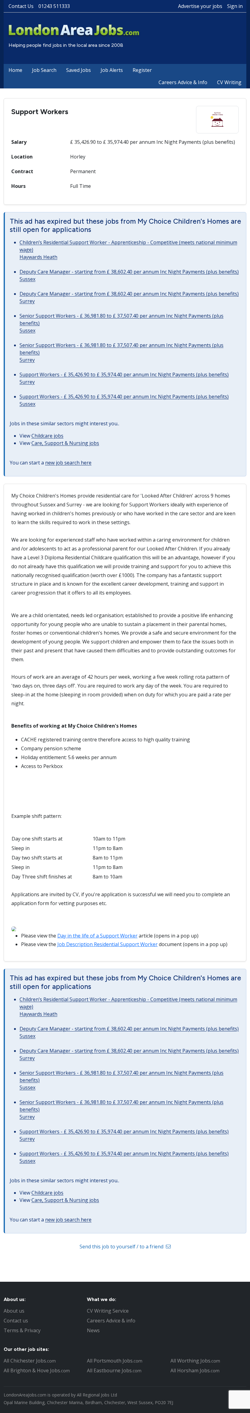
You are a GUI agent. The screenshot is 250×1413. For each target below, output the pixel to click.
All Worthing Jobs (195, 1360)
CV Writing (229, 82)
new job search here (68, 462)
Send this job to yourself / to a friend (122, 1246)
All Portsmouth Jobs (114, 1360)
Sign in (235, 6)
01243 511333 (54, 6)
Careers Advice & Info (183, 82)
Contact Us (21, 6)
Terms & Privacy (22, 1330)
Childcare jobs (47, 435)
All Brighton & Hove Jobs (37, 1370)
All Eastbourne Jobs (114, 1370)
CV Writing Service (108, 1310)
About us (14, 1310)
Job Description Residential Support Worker (107, 944)
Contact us (16, 1320)
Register (142, 70)
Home (15, 70)
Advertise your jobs (200, 6)
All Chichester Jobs (30, 1360)
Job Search (44, 70)
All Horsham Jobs (195, 1370)
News (93, 1330)
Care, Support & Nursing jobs (65, 443)
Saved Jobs (78, 70)
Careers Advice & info (111, 1320)
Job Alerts (112, 70)
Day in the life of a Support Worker (97, 935)
